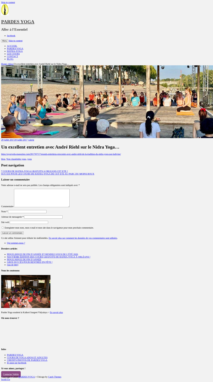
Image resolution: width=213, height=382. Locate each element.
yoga (29, 159)
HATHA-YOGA (15, 51)
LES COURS (13, 54)
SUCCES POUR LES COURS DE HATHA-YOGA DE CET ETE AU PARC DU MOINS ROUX (47, 174)
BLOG (10, 59)
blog (11, 64)
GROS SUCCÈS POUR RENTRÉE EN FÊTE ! (29, 262)
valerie (31, 140)
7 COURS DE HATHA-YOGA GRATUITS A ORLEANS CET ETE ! (34, 171)
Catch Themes (54, 377)
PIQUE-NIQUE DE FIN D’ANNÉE (24, 259)
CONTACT (12, 56)
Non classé (11, 159)
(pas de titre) (12, 265)
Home (5, 64)
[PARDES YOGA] (5, 14)
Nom (4, 211)
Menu (4, 41)
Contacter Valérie (11, 374)
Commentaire (7, 206)
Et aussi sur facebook (16, 363)
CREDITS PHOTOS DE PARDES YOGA (27, 360)
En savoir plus (56, 312)
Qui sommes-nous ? (16, 243)
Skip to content (8, 2)
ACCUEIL (12, 46)
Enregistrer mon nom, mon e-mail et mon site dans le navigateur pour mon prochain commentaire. (49, 227)
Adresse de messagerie (12, 217)
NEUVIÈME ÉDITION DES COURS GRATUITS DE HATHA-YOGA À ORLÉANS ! (48, 257)
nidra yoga (21, 159)
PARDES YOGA (17, 21)
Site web (5, 222)
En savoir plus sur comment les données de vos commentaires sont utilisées (83, 238)
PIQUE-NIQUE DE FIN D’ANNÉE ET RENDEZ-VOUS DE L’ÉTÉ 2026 (42, 254)
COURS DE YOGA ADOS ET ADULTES (27, 357)
